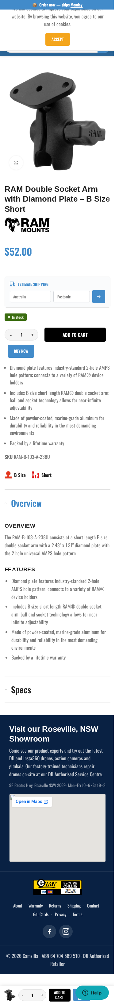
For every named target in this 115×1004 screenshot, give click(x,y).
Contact (93, 905)
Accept (58, 39)
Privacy (60, 914)
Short (46, 474)
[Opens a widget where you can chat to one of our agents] (92, 993)
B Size (20, 474)
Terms (77, 914)
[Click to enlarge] (16, 163)
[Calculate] (98, 296)
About (17, 905)
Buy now (21, 351)
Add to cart (75, 334)
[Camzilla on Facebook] (49, 931)
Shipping (74, 905)
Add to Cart (59, 994)
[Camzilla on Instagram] (66, 931)
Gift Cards (40, 914)
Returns (55, 905)
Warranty (36, 905)
